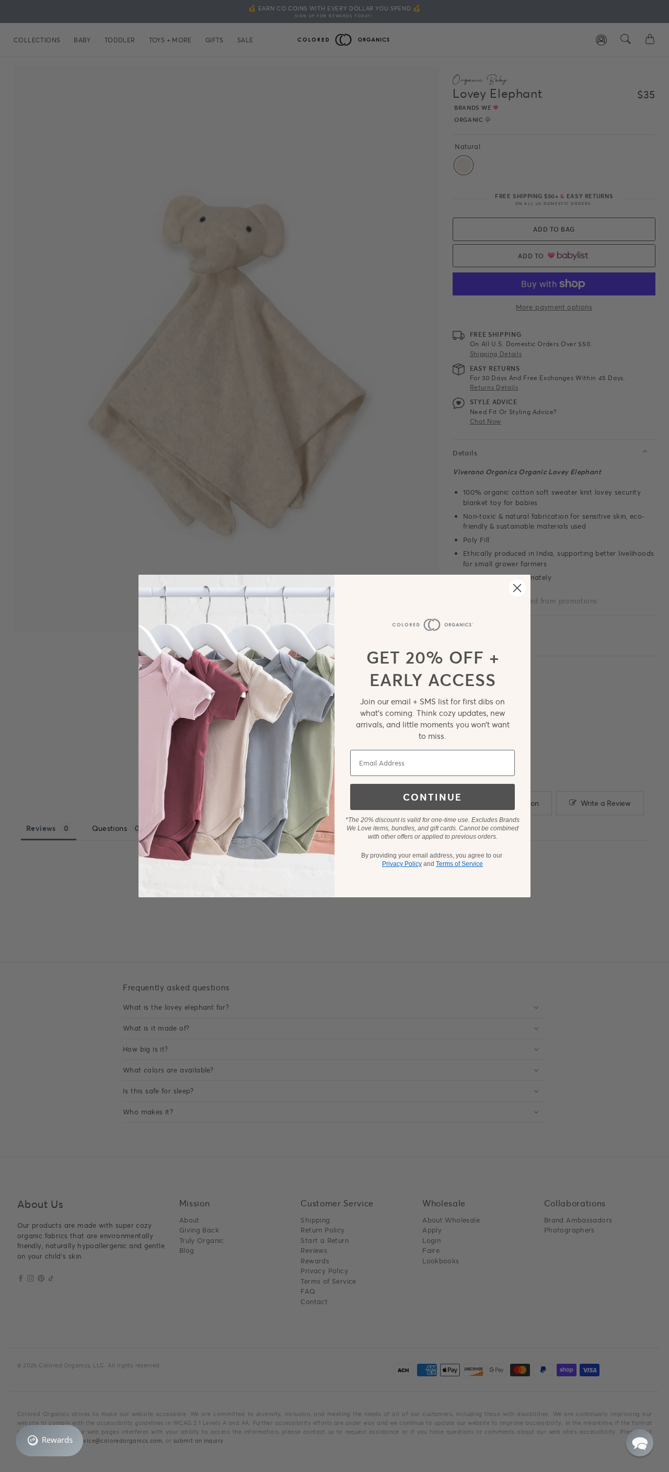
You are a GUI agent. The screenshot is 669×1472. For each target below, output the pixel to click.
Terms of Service (459, 864)
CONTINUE (432, 797)
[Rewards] (49, 1440)
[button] (639, 1442)
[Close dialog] (517, 588)
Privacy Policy (402, 864)
